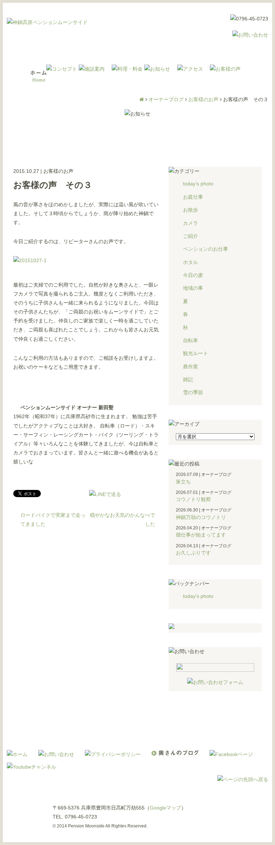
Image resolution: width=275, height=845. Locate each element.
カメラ (190, 223)
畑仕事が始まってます (201, 535)
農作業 (190, 366)
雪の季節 (193, 392)
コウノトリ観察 (193, 499)
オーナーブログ (166, 99)
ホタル (190, 262)
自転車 (190, 340)
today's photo (198, 184)
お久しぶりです (193, 553)
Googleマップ (165, 808)
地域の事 (193, 288)
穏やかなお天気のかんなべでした (122, 519)
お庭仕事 (193, 197)
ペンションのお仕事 (205, 249)
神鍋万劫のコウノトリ (201, 517)
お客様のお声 (203, 99)
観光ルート (195, 353)
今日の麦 (193, 275)
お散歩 (190, 210)
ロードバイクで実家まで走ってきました (53, 519)
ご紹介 (190, 236)
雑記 (188, 379)
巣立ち (183, 482)
